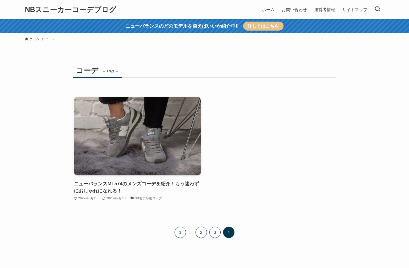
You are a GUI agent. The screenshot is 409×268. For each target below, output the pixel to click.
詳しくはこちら (263, 25)
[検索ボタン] (377, 9)
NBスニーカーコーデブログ (70, 9)
